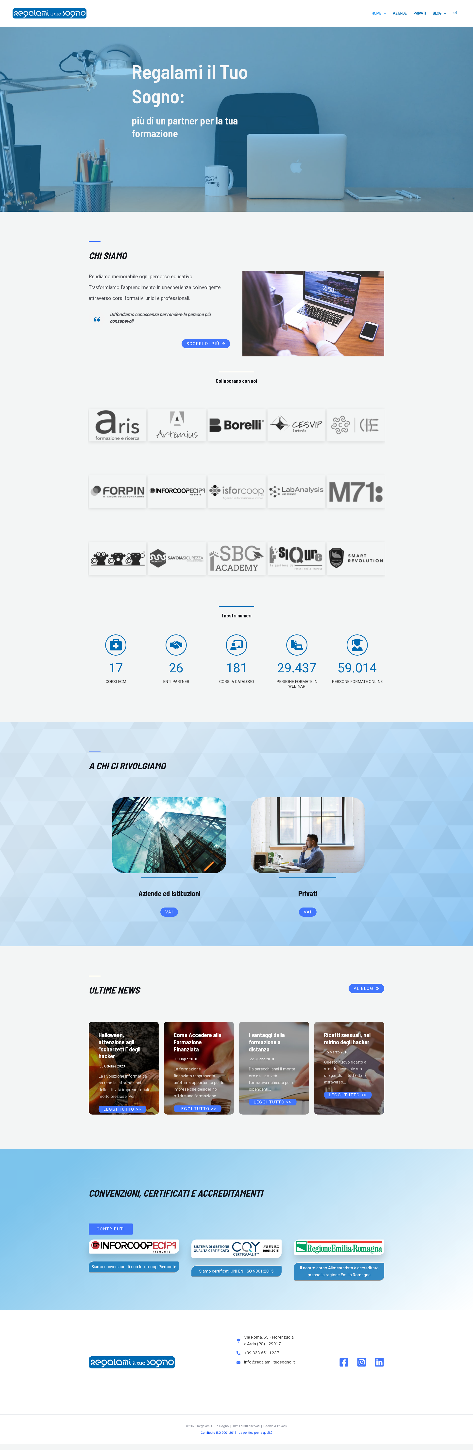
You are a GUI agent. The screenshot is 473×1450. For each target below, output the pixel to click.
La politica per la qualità (255, 1432)
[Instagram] (362, 1362)
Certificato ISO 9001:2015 (218, 1432)
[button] (206, 343)
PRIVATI (420, 13)
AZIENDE (400, 13)
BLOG (437, 13)
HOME (376, 13)
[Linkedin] (379, 1362)
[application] (383, 13)
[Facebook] (344, 1362)
